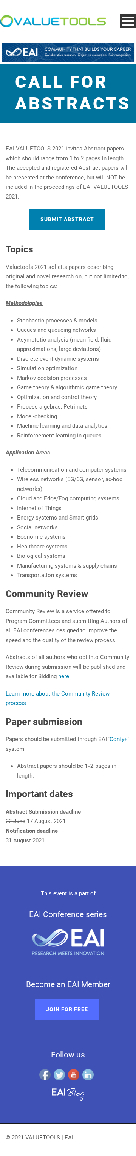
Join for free (67, 1009)
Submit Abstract (67, 219)
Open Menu (128, 21)
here (63, 676)
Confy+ (119, 739)
